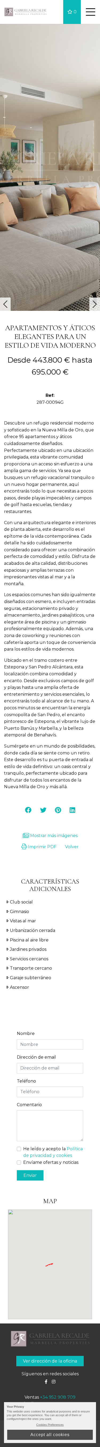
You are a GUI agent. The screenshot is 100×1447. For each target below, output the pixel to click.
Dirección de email (36, 1057)
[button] (5, 304)
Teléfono (26, 1081)
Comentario (29, 1104)
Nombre (26, 1033)
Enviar (30, 1175)
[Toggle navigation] (90, 12)
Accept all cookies (50, 1434)
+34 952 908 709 (57, 1397)
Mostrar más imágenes (53, 835)
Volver (72, 846)
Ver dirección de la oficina (50, 1361)
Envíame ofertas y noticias (50, 1162)
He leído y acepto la (53, 1152)
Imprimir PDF (42, 846)
